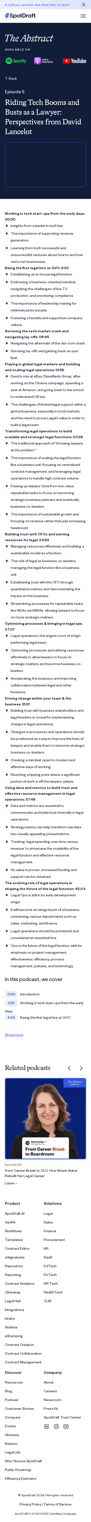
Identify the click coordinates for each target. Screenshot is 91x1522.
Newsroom (52, 1399)
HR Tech (51, 1283)
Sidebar (11, 1327)
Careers (50, 1391)
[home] (20, 16)
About (49, 1382)
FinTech (50, 1274)
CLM (47, 1301)
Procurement (54, 1239)
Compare (12, 1417)
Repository (14, 1266)
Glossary (12, 1434)
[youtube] (66, 1426)
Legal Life (12, 1452)
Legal (48, 1213)
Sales (48, 1222)
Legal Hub (13, 1301)
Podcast (11, 1399)
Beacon (11, 1443)
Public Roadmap (18, 1469)
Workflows (13, 1231)
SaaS (48, 1257)
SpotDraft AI (15, 1213)
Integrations (14, 1309)
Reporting (13, 1274)
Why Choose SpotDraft (23, 1461)
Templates (14, 1239)
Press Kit (51, 1408)
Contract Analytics (19, 1283)
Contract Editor (17, 1248)
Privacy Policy (30, 1504)
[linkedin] (47, 1426)
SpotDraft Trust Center (62, 1417)
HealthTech (53, 1292)
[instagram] (56, 1426)
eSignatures (15, 1257)
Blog (8, 1391)
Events (10, 1426)
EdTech (50, 1266)
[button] (83, 16)
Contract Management (23, 1362)
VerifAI (10, 1222)
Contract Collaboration (23, 1353)
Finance (50, 1231)
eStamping (14, 1336)
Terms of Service (57, 1504)
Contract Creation (19, 1344)
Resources (14, 1382)
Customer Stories (19, 1408)
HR (46, 1248)
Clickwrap (13, 1292)
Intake (10, 1318)
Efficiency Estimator (21, 1478)
